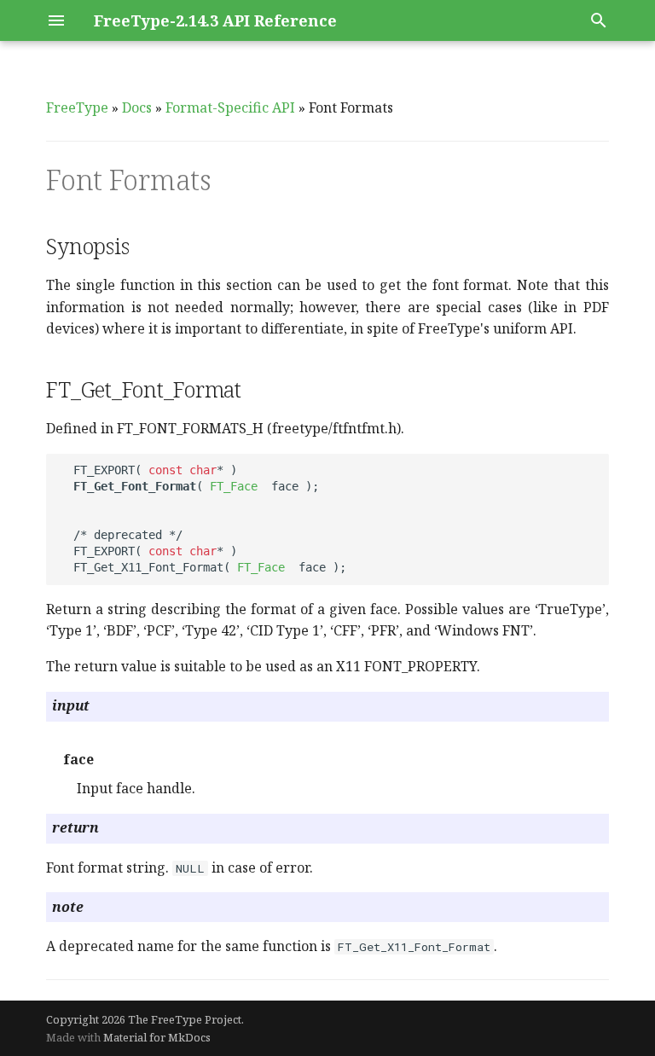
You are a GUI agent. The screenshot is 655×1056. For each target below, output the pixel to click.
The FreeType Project (184, 1019)
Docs (137, 107)
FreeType (77, 107)
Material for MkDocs (157, 1037)
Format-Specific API (230, 107)
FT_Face (234, 486)
